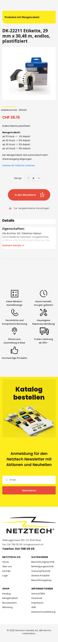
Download (36, 598)
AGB (33, 607)
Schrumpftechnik (40, 571)
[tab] (29, 221)
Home (5, 562)
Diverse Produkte (40, 575)
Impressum (37, 602)
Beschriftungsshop (41, 580)
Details (8, 221)
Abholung (7, 607)
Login (5, 575)
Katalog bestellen (29, 393)
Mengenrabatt (10, 598)
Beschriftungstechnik (42, 562)
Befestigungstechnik (42, 566)
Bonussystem (9, 602)
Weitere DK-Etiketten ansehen (18, 165)
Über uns (7, 566)
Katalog (6, 593)
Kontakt (6, 571)
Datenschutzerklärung (43, 611)
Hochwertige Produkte (14, 358)
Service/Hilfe (38, 593)
